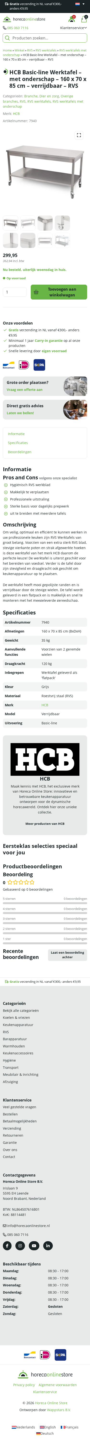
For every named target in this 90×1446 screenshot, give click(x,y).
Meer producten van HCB (45, 824)
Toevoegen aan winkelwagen (62, 292)
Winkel (19, 50)
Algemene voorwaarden (58, 1385)
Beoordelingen (19, 452)
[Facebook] (7, 1245)
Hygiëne (9, 1060)
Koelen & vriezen (16, 1017)
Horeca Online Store (51, 1403)
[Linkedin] (48, 1245)
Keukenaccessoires (18, 1053)
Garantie (10, 1142)
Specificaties (18, 442)
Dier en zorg (49, 96)
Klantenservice (45, 1392)
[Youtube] (34, 1245)
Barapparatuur (15, 1039)
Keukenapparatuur (18, 1024)
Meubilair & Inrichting (20, 1074)
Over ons (10, 1149)
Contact (9, 1156)
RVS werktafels (46, 50)
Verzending (12, 1128)
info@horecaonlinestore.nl (28, 1225)
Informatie (16, 434)
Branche (31, 96)
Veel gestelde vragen (19, 1107)
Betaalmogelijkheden (20, 1121)
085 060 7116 (17, 27)
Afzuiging (10, 1081)
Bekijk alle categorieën (21, 1010)
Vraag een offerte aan (24, 389)
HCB (16, 113)
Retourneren (13, 1135)
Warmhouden (14, 1046)
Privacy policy (24, 1385)
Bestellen (10, 1114)
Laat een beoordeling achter (67, 955)
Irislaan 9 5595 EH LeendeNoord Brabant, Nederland (24, 1193)
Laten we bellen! (20, 413)
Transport (10, 1067)
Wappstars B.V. (59, 1410)
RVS (30, 50)
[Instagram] (20, 1245)
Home (7, 50)
